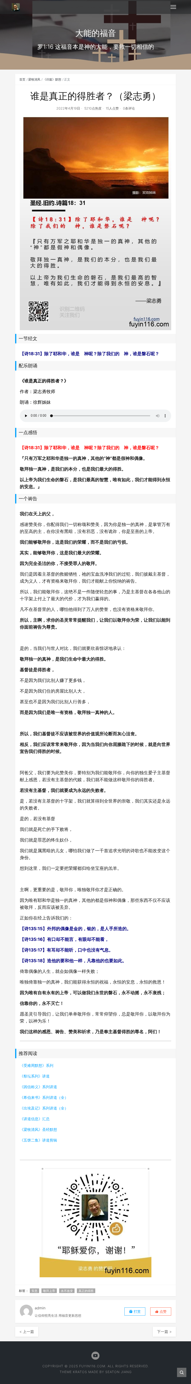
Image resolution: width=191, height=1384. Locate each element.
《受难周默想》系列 (36, 1065)
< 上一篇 (26, 1331)
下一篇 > (164, 1331)
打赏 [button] (137, 1311)
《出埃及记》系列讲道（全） (44, 1108)
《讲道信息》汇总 (35, 1118)
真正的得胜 (86, 1291)
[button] (160, 1311)
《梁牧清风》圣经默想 (38, 1129)
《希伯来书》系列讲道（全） (44, 1097)
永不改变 (67, 1291)
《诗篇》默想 (52, 79)
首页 (22, 79)
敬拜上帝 (49, 1291)
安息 (34, 1291)
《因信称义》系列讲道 (38, 1086)
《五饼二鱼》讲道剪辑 (38, 1140)
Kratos (80, 1372)
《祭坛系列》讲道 (35, 1076)
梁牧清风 (34, 79)
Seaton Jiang (118, 1372)
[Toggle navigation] (173, 7)
